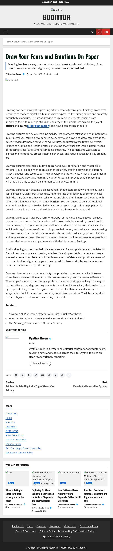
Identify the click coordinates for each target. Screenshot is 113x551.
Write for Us (12, 430)
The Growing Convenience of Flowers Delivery (35, 323)
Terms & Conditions (16, 439)
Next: (90, 384)
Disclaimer (11, 426)
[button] (6, 32)
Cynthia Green (15, 74)
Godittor (56, 17)
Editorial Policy (13, 443)
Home (9, 417)
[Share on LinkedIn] (29, 375)
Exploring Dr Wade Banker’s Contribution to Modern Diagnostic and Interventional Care (43, 497)
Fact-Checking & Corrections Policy (23, 448)
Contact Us (11, 413)
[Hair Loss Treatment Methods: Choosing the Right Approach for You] (95, 478)
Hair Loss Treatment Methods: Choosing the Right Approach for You (95, 495)
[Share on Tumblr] (55, 375)
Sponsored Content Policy (19, 452)
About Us (10, 422)
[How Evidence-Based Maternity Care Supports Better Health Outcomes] (69, 478)
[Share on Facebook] (16, 375)
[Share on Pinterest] (42, 375)
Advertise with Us (15, 435)
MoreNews (66, 547)
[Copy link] (69, 375)
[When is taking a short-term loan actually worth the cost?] (17, 478)
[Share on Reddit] (49, 375)
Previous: (30, 386)
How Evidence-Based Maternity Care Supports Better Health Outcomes (69, 495)
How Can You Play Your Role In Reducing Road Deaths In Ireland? (46, 318)
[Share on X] (22, 375)
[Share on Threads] (62, 375)
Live (106, 31)
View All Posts (40, 363)
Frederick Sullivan (15, 504)
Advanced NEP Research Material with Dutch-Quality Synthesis (45, 314)
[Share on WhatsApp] (35, 375)
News (10, 483)
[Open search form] (93, 31)
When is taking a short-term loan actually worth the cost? (15, 495)
